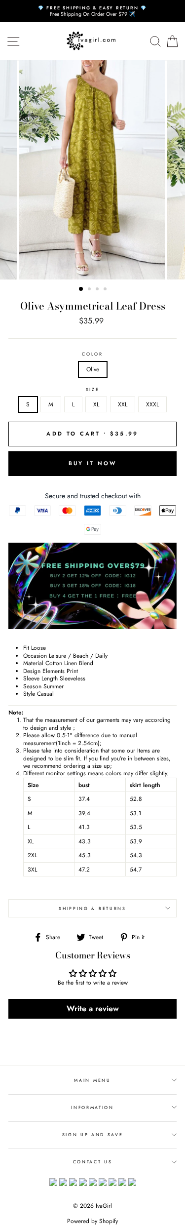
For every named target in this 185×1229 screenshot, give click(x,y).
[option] (92, 11)
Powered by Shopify (92, 1221)
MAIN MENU (92, 1080)
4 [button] (106, 289)
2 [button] (90, 289)
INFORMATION (92, 1107)
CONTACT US (92, 1161)
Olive (92, 369)
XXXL (152, 404)
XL (96, 404)
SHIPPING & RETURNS (92, 908)
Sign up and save (92, 1134)
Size (93, 390)
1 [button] (81, 289)
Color (92, 354)
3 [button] (98, 289)
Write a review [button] (93, 1008)
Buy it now (93, 463)
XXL (122, 404)
